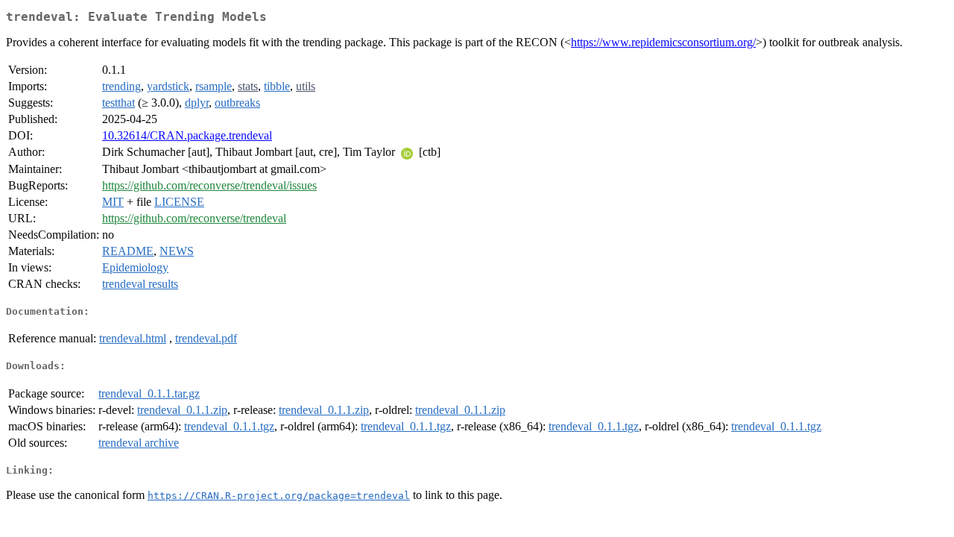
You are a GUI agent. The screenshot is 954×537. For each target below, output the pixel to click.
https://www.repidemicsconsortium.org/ (663, 42)
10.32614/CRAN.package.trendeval (187, 135)
